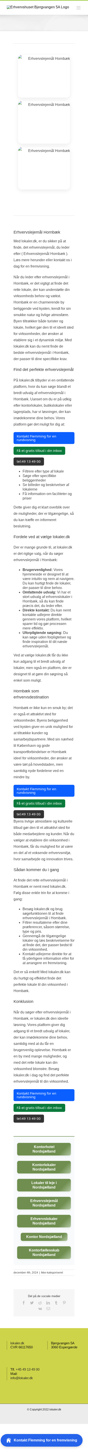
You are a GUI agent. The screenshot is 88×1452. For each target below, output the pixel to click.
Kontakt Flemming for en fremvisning (45, 1440)
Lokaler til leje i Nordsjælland (44, 1185)
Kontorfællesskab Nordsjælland (44, 1252)
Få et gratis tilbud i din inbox (39, 450)
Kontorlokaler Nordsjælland (44, 1167)
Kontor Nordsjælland (44, 1237)
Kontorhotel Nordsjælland (44, 1149)
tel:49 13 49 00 (29, 461)
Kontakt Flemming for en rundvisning (36, 438)
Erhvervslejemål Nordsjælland (44, 1203)
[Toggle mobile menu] (78, 7)
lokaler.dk (17, 1343)
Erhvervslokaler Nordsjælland (44, 1221)
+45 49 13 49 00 (27, 1369)
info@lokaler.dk (21, 1378)
